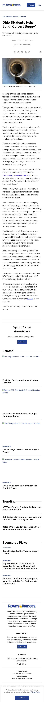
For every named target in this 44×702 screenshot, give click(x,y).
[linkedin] (18, 52)
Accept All (22, 698)
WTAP (30, 299)
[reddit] (26, 52)
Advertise (13, 686)
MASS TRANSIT (22, 676)
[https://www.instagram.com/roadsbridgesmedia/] (20, 664)
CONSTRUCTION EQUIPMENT (22, 674)
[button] (4, 5)
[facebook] (15, 52)
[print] (40, 52)
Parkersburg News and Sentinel (16, 175)
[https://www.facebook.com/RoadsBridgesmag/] (17, 664)
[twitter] (22, 52)
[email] (29, 52)
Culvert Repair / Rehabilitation (14, 17)
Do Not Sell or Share (23, 686)
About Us (5, 686)
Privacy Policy (35, 686)
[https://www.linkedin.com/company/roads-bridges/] (23, 664)
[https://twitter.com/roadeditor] (26, 664)
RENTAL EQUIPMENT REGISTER (22, 679)
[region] (22, 694)
